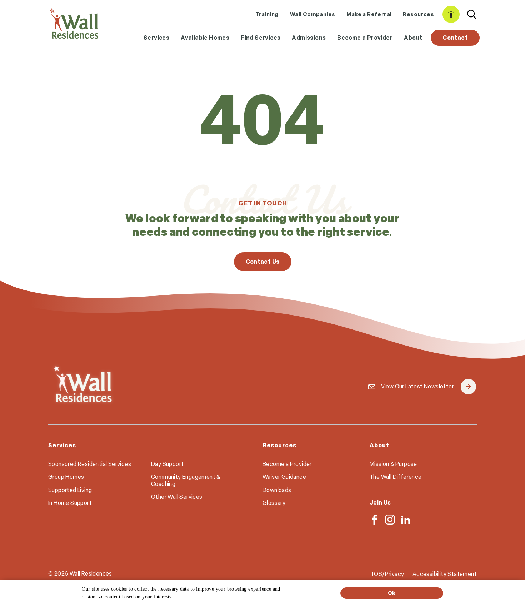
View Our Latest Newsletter (428, 387)
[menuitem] (267, 14)
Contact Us (263, 261)
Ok (392, 593)
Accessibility (451, 14)
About (413, 37)
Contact (455, 37)
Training (267, 14)
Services (156, 37)
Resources (418, 14)
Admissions (309, 37)
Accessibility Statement (444, 574)
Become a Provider (364, 37)
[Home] (73, 23)
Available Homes (205, 37)
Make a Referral (368, 14)
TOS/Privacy (387, 574)
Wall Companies (312, 14)
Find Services (260, 37)
